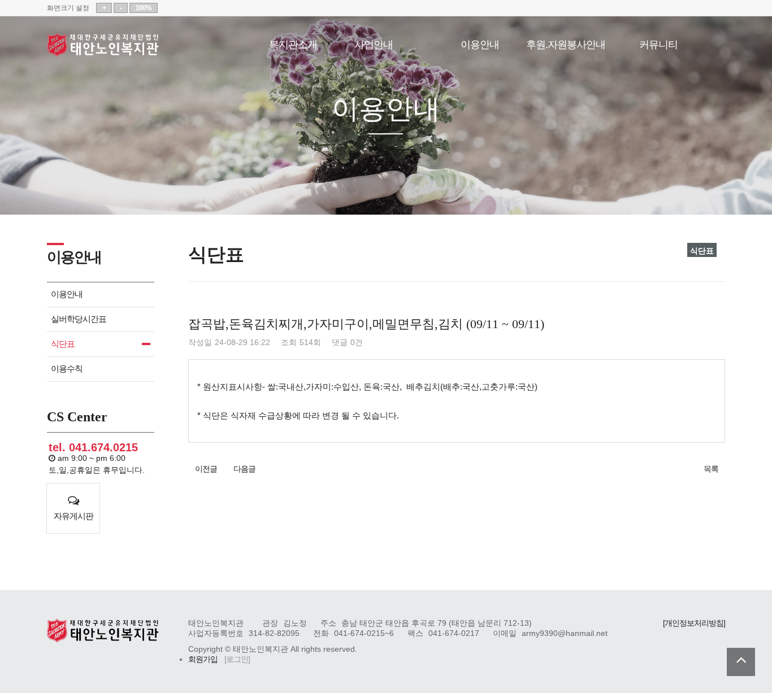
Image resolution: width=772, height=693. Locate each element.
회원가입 (203, 659)
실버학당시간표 (78, 319)
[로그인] (237, 659)
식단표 (63, 343)
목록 (711, 469)
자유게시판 (73, 516)
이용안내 (480, 43)
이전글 (206, 469)
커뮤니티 (658, 43)
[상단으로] (741, 662)
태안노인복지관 (103, 44)
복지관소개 (293, 43)
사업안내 (373, 43)
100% (143, 8)
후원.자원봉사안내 (565, 43)
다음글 (244, 469)
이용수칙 (67, 368)
